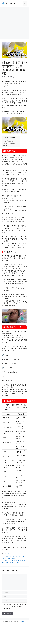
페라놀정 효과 (7, 140)
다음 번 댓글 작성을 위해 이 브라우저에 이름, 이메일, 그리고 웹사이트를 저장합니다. (15, 606)
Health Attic (11, 4)
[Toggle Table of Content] (17, 138)
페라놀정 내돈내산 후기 (9, 143)
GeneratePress (22, 621)
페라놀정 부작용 (9, 141)
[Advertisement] (14, 22)
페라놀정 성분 (7, 145)
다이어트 (6, 554)
